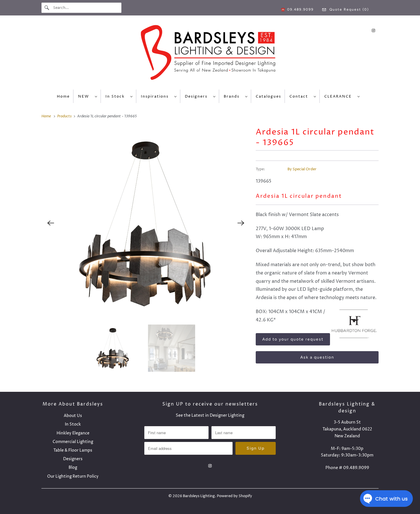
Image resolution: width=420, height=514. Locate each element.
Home (63, 96)
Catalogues (268, 96)
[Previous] (50, 223)
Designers (197, 96)
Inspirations (156, 96)
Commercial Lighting (73, 441)
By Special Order (302, 169)
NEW (85, 96)
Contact (300, 96)
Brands (233, 96)
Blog (73, 467)
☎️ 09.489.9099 (297, 9)
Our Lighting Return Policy (73, 476)
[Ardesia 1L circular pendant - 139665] (146, 223)
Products (65, 116)
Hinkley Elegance (73, 433)
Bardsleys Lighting (199, 496)
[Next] (241, 223)
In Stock (116, 96)
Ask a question (317, 357)
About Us (73, 415)
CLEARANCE (339, 96)
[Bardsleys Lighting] (210, 54)
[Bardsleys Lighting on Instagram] (373, 30)
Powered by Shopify (234, 496)
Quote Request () (348, 9)
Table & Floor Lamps (72, 450)
